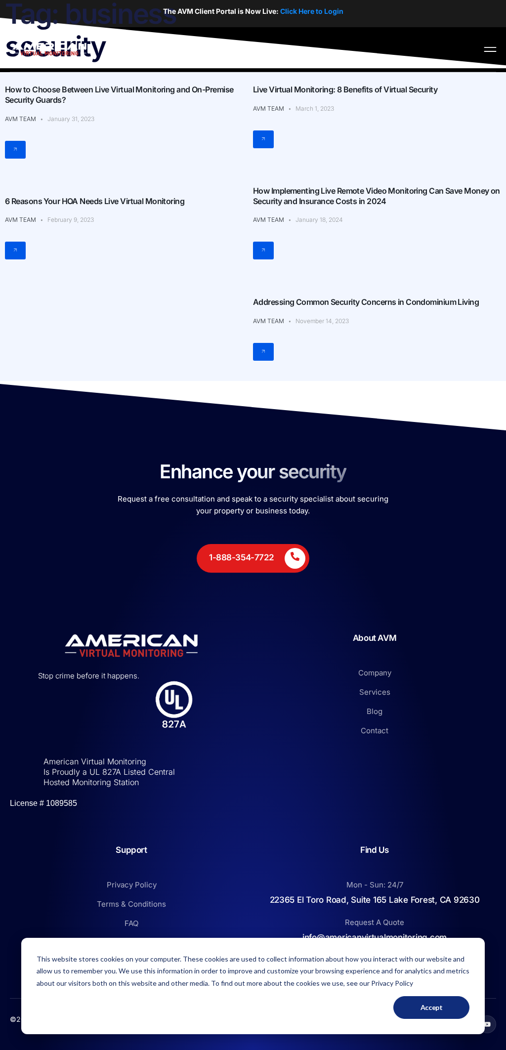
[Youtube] (487, 1024)
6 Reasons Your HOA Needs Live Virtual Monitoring (94, 201)
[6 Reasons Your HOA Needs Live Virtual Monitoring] (15, 250)
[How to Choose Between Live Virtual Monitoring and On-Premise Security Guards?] (15, 150)
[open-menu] (490, 49)
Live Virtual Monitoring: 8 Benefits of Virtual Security (345, 89)
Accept (432, 1007)
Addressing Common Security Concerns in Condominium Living (366, 302)
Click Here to (301, 11)
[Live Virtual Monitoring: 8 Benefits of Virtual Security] (263, 139)
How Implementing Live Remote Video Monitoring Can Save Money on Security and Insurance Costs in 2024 (376, 196)
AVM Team (20, 119)
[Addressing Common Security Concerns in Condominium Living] (263, 352)
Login (333, 11)
